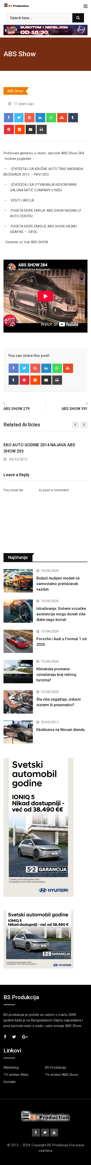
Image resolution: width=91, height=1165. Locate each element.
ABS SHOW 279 (16, 408)
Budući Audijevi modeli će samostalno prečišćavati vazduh (58, 584)
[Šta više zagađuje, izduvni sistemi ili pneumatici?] (18, 702)
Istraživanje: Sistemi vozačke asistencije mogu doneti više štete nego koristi (61, 614)
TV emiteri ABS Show (61, 1075)
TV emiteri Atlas (16, 1075)
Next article (76, 403)
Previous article (17, 403)
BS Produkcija (55, 1067)
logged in (31, 490)
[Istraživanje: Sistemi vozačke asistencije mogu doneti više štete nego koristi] (18, 611)
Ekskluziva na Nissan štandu (60, 729)
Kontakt (10, 1082)
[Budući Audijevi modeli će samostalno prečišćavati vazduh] (18, 580)
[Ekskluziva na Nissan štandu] (18, 732)
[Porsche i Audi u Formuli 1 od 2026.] (18, 641)
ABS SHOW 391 (75, 408)
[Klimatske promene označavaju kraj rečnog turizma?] (18, 671)
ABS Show (20, 54)
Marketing (11, 1067)
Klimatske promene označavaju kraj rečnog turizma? (56, 674)
